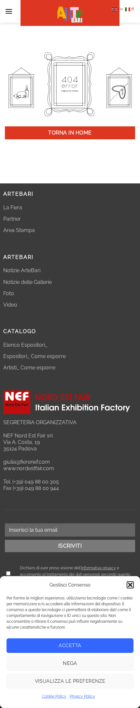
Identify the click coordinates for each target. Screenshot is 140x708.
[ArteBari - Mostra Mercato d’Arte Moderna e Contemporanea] (70, 13)
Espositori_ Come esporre (34, 356)
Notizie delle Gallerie (27, 282)
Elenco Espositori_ (25, 345)
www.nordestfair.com (28, 468)
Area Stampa (19, 230)
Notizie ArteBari (21, 270)
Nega (70, 663)
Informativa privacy (98, 568)
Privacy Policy (82, 696)
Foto (8, 293)
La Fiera (12, 207)
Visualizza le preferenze (70, 681)
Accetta (70, 645)
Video (10, 305)
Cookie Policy (54, 696)
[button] (130, 585)
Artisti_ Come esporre (29, 368)
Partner (12, 219)
